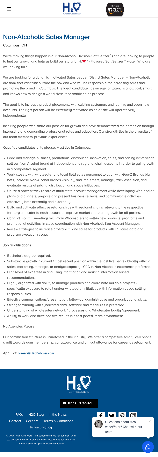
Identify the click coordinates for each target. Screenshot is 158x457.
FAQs (19, 414)
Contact (15, 421)
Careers (32, 421)
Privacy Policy (41, 427)
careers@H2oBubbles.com (36, 353)
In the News (58, 414)
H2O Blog (36, 414)
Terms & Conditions (58, 421)
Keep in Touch (80, 403)
